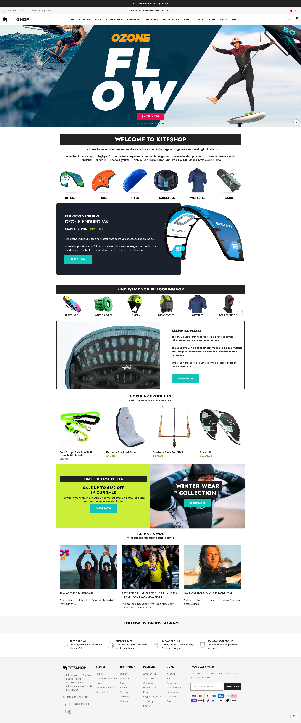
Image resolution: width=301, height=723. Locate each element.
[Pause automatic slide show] (296, 122)
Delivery (124, 692)
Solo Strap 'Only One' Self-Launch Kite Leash (76, 453)
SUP (234, 19)
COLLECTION (197, 493)
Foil (168, 678)
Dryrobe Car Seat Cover (122, 452)
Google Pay (149, 687)
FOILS (98, 19)
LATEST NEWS (150, 534)
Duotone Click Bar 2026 (168, 452)
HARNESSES (134, 19)
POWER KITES (114, 19)
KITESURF (84, 19)
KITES (135, 198)
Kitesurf (171, 674)
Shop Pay (148, 701)
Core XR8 (205, 452)
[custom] (65, 712)
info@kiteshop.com (41, 10)
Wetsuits (171, 696)
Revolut (147, 705)
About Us (124, 678)
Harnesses (172, 692)
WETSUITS (151, 19)
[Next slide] (239, 302)
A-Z (72, 19)
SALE (200, 19)
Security (124, 683)
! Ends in (150, 3)
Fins (169, 701)
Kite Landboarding (176, 687)
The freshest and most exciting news (150, 538)
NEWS (223, 19)
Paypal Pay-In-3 (152, 696)
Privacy (123, 687)
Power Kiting (173, 683)
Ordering (124, 696)
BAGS (229, 198)
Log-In (99, 674)
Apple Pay (148, 678)
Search (123, 674)
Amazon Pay (150, 674)
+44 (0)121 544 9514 (15, 10)
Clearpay (148, 683)
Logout (99, 683)
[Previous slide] (62, 302)
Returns (124, 701)
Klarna (146, 692)
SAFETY (188, 19)
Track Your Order (105, 687)
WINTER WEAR (197, 486)
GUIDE (211, 19)
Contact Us (102, 692)
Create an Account (106, 678)
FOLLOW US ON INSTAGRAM (150, 623)
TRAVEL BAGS (171, 19)
